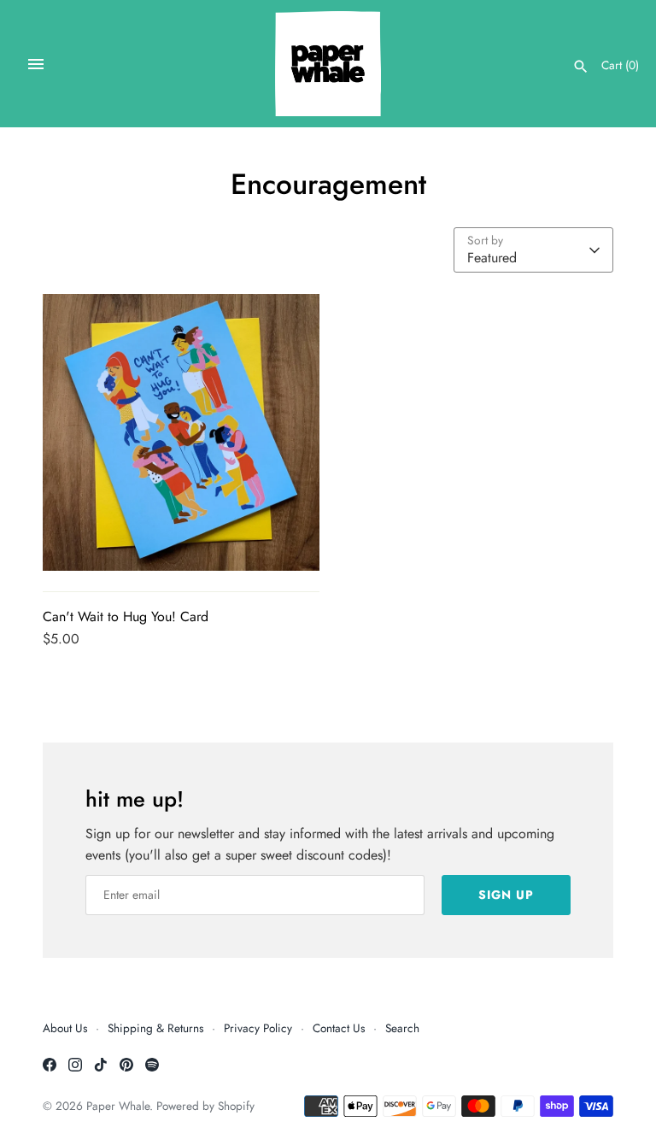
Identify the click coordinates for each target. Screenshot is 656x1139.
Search (402, 1027)
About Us (65, 1027)
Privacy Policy (258, 1027)
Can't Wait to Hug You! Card (125, 616)
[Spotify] (152, 1067)
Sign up (506, 894)
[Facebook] (49, 1067)
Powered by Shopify (205, 1105)
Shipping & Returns (155, 1027)
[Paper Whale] (328, 63)
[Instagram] (75, 1067)
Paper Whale (117, 1105)
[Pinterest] (126, 1067)
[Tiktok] (101, 1067)
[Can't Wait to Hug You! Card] (181, 432)
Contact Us (339, 1027)
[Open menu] (36, 64)
